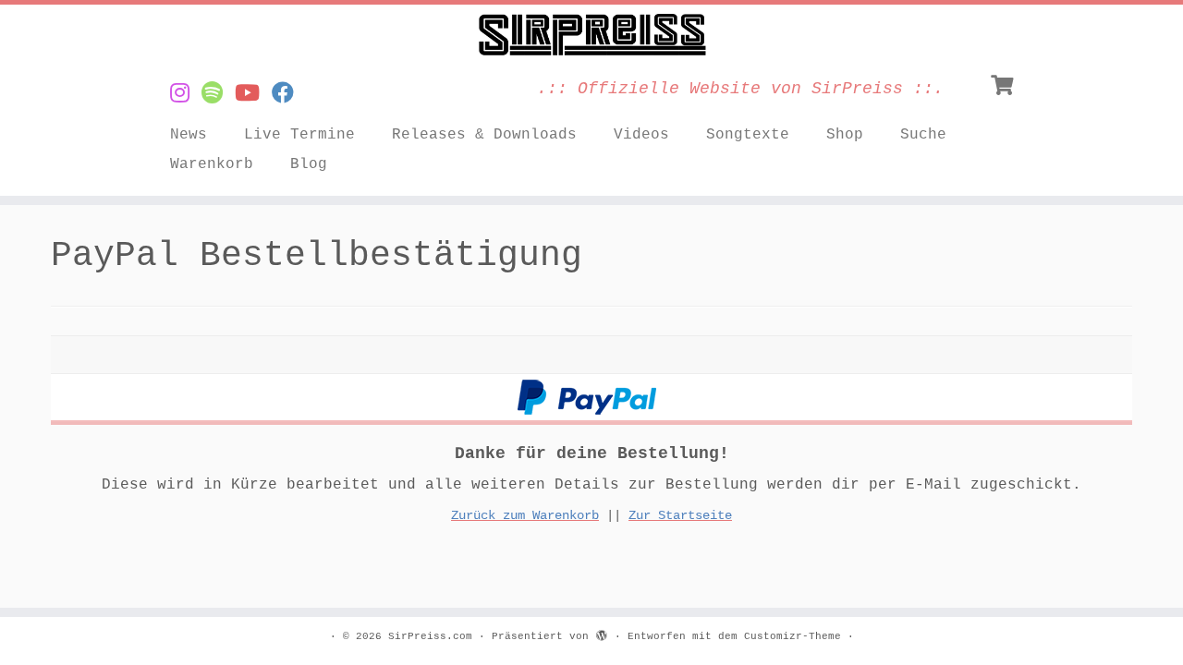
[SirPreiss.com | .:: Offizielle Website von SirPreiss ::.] (591, 35)
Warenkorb (211, 164)
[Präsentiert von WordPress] (601, 633)
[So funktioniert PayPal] (587, 396)
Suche (923, 135)
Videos (641, 135)
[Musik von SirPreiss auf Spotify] (218, 94)
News (188, 135)
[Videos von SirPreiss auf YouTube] (253, 94)
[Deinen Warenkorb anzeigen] (1004, 83)
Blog (308, 164)
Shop (844, 135)
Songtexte (747, 135)
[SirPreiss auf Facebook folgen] (289, 94)
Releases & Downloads (484, 135)
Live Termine (299, 135)
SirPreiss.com (430, 636)
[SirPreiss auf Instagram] (185, 94)
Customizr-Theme (792, 636)
